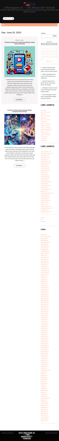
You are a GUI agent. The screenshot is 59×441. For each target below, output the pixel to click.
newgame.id (44, 321)
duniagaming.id (44, 244)
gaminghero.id (44, 409)
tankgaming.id (44, 402)
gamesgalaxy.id (44, 298)
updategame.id (44, 325)
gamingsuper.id (44, 418)
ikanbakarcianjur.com (46, 185)
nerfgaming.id (44, 343)
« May (47, 61)
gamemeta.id (44, 377)
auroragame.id (44, 319)
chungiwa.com (44, 183)
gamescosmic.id (45, 302)
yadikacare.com (44, 202)
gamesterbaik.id (45, 263)
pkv (42, 219)
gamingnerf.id (44, 332)
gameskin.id (44, 372)
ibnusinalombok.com (46, 206)
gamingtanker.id (45, 345)
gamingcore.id (44, 411)
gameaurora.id (44, 311)
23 (42, 56)
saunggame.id (44, 285)
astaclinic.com (44, 204)
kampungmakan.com (46, 163)
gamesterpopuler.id (45, 236)
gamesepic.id (44, 355)
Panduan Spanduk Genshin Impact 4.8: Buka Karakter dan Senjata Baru (48, 76)
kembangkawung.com (46, 181)
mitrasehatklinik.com (46, 189)
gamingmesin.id (45, 407)
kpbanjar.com (44, 191)
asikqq (42, 217)
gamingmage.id (44, 340)
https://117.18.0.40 (45, 135)
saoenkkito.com (45, 159)
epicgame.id (44, 392)
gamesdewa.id (44, 259)
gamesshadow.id (45, 253)
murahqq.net (44, 121)
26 (49, 56)
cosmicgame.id (44, 323)
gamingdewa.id (44, 240)
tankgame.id (44, 400)
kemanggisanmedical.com (47, 193)
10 (44, 51)
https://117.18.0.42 (45, 120)
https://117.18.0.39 (45, 116)
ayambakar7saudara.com (47, 153)
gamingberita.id (44, 291)
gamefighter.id (44, 379)
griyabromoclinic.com (46, 212)
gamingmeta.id (44, 341)
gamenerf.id (44, 373)
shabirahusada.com (45, 200)
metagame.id (44, 388)
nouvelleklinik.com (45, 197)
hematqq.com (44, 136)
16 (42, 54)
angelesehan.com (45, 168)
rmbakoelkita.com (45, 166)
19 (49, 54)
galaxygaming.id (45, 294)
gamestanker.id (44, 403)
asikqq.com (43, 110)
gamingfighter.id (45, 347)
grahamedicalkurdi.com (46, 208)
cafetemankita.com (45, 176)
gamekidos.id (44, 405)
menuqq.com (44, 140)
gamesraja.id (44, 255)
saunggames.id (44, 266)
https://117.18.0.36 (45, 112)
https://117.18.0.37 (45, 131)
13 (51, 51)
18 (46, 54)
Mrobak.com (44, 172)
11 (46, 51)
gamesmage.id (44, 353)
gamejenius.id (44, 281)
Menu (3, 24)
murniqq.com (44, 138)
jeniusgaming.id (44, 248)
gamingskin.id (44, 334)
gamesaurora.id (44, 296)
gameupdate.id (44, 315)
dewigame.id (44, 283)
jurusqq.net (43, 118)
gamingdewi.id (44, 238)
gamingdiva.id (44, 415)
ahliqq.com (43, 114)
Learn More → (20, 99)
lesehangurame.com (46, 151)
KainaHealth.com (45, 198)
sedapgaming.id (45, 257)
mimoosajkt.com (45, 180)
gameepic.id (44, 385)
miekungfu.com (44, 174)
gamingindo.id (44, 413)
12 (49, 51)
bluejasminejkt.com (45, 170)
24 (44, 56)
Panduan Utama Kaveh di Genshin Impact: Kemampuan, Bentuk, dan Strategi (48, 83)
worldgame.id (44, 328)
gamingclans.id (44, 336)
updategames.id (45, 310)
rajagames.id (44, 276)
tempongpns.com (45, 155)
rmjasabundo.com (45, 178)
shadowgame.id (45, 287)
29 (56, 56)
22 (56, 54)
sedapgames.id (44, 268)
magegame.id (44, 394)
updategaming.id (45, 300)
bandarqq (43, 221)
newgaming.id (44, 293)
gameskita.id (44, 234)
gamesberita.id (44, 304)
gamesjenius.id (44, 261)
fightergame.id (44, 390)
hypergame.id (44, 396)
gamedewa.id (44, 279)
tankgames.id (44, 368)
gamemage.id (44, 383)
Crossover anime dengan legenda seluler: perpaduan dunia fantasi (19, 110)
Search (43, 33)
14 (54, 51)
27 (51, 56)
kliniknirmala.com (45, 195)
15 (56, 51)
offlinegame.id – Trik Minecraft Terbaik (29, 7)
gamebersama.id (45, 272)
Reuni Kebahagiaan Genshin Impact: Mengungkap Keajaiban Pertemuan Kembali (48, 96)
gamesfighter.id (44, 351)
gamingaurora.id (45, 289)
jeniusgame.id (44, 330)
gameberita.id (44, 317)
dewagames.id (44, 264)
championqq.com (45, 133)
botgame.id (43, 387)
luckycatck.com (44, 165)
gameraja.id (43, 278)
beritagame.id (44, 326)
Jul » (51, 61)
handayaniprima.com (46, 161)
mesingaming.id (45, 417)
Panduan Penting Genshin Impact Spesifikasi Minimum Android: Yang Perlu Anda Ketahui (49, 69)
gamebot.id (43, 381)
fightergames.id (45, 362)
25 (46, 56)
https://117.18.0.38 (45, 127)
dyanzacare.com (45, 210)
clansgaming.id (44, 338)
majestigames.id (45, 270)
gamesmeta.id (44, 349)
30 (42, 59)
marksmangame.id (45, 398)
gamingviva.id (44, 420)
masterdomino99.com (46, 129)
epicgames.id (44, 366)
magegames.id (44, 364)
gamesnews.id (44, 306)
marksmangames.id (46, 370)
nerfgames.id (44, 358)
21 (54, 54)
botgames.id (44, 360)
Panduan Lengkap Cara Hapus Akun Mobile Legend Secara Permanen (20, 42)
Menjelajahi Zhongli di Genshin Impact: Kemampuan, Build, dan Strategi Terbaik (49, 89)
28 (54, 56)
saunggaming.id (45, 249)
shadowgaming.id (45, 251)
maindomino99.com (46, 125)
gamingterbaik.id (45, 246)
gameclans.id (44, 375)
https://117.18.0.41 (45, 123)
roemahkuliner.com (45, 157)
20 (51, 54)
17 (44, 54)
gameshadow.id (45, 274)
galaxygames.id (45, 308)
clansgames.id (44, 356)
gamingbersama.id (45, 242)
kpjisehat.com (44, 187)
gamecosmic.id (44, 313)
